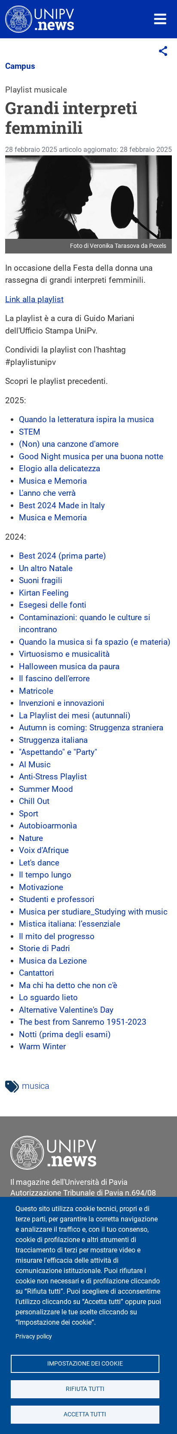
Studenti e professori (57, 899)
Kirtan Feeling (44, 593)
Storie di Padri (44, 948)
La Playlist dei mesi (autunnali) (75, 715)
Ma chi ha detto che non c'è (68, 985)
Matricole (36, 691)
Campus (20, 66)
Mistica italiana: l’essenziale (69, 924)
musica (35, 1086)
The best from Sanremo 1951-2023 (82, 1022)
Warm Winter (42, 1046)
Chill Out (34, 801)
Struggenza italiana (53, 740)
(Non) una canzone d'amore (69, 444)
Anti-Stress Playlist (53, 777)
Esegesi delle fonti (52, 605)
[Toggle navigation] (160, 19)
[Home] (39, 19)
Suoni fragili (40, 580)
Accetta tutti (85, 1414)
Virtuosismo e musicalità (64, 654)
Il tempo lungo (45, 875)
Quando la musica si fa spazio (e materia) (95, 642)
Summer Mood (46, 789)
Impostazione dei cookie (85, 1363)
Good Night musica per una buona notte (91, 456)
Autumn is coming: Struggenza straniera (91, 727)
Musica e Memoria (53, 481)
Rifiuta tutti (85, 1388)
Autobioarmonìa (48, 826)
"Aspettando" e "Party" (58, 752)
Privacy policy (33, 1336)
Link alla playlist (34, 299)
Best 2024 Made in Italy (62, 505)
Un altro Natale (46, 568)
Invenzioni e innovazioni (61, 703)
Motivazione (41, 887)
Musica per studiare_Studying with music (93, 912)
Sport (28, 814)
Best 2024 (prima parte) (62, 556)
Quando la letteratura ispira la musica (86, 419)
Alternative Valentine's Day (66, 1010)
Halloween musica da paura (69, 666)
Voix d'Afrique (44, 850)
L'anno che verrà (47, 493)
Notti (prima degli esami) (65, 1034)
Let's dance (39, 863)
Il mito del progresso (57, 936)
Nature (31, 838)
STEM (29, 432)
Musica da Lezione (53, 961)
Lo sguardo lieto (48, 997)
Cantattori (36, 973)
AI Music (35, 765)
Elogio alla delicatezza (59, 468)
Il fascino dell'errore (54, 678)
